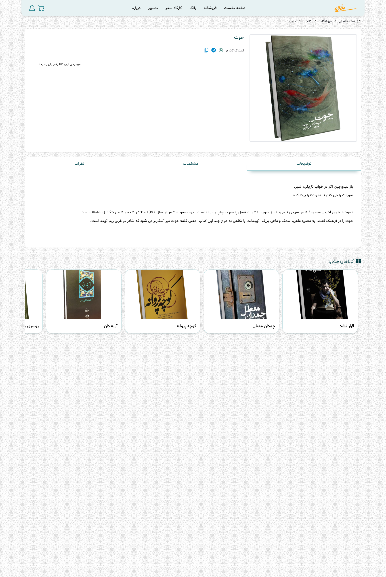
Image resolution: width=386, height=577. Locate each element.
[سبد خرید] (41, 8)
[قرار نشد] (320, 294)
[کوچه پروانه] (162, 294)
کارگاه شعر (174, 8)
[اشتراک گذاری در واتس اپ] (221, 50)
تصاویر (153, 8)
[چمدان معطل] (241, 294)
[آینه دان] (83, 294)
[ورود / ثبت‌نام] (32, 8)
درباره (136, 8)
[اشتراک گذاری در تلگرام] (213, 50)
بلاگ (192, 8)
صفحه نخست (234, 8)
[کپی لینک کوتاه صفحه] (206, 50)
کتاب (308, 21)
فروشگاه (210, 8)
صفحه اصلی (347, 21)
